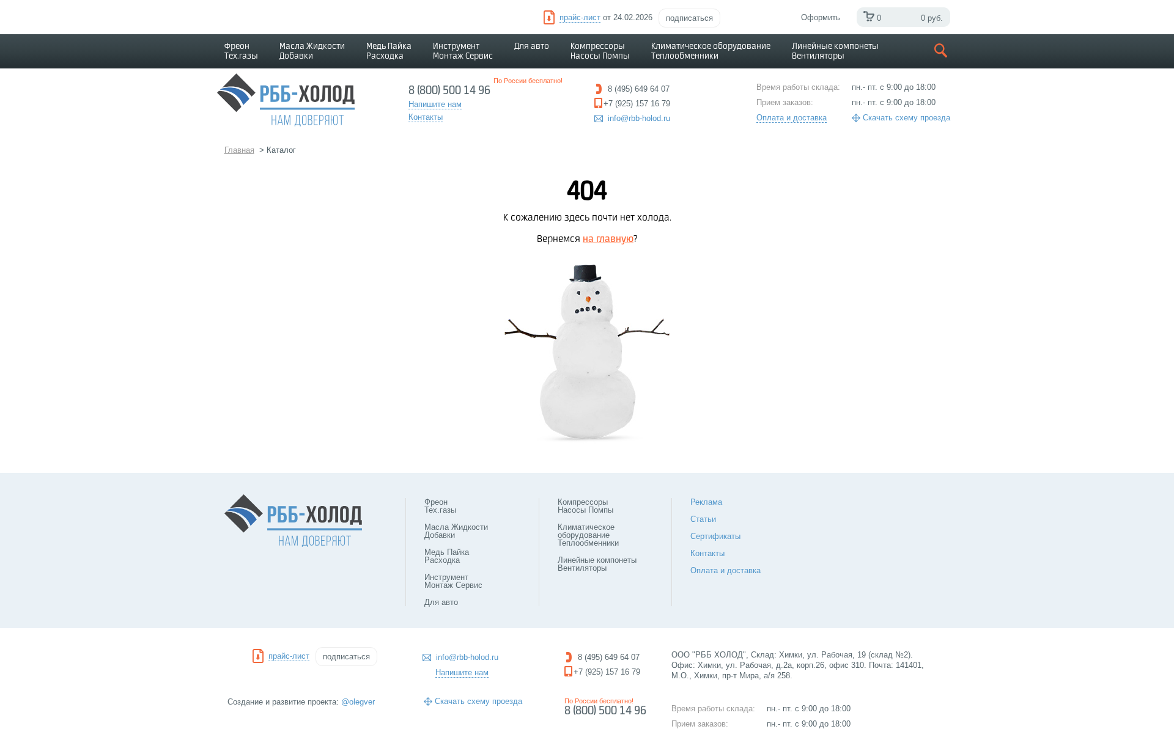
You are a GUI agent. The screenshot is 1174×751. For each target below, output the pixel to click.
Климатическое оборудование (710, 51)
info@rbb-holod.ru (639, 118)
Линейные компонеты (835, 51)
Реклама (706, 502)
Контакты (707, 553)
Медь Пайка (389, 51)
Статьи (703, 519)
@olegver (358, 701)
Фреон (241, 51)
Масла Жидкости (312, 51)
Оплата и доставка (791, 117)
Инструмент (463, 51)
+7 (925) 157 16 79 (607, 671)
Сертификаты (715, 536)
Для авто (531, 46)
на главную (608, 239)
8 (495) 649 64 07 (609, 657)
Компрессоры (600, 51)
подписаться (689, 18)
